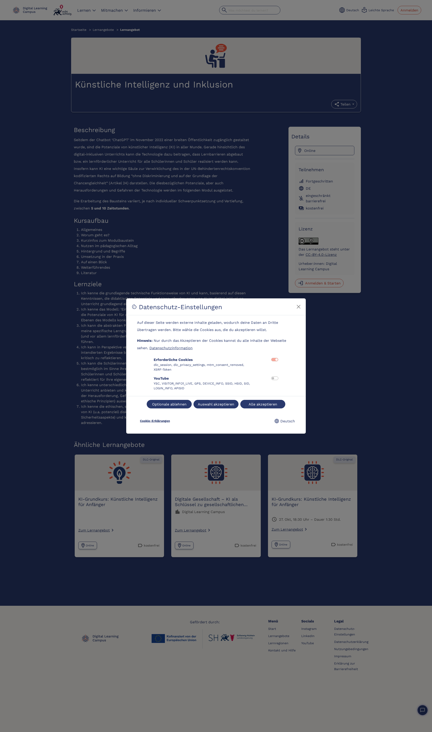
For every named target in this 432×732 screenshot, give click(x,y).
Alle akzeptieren (263, 404)
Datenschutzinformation (171, 347)
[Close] (298, 306)
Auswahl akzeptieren (216, 404)
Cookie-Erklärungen (155, 421)
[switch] (274, 378)
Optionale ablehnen (169, 404)
